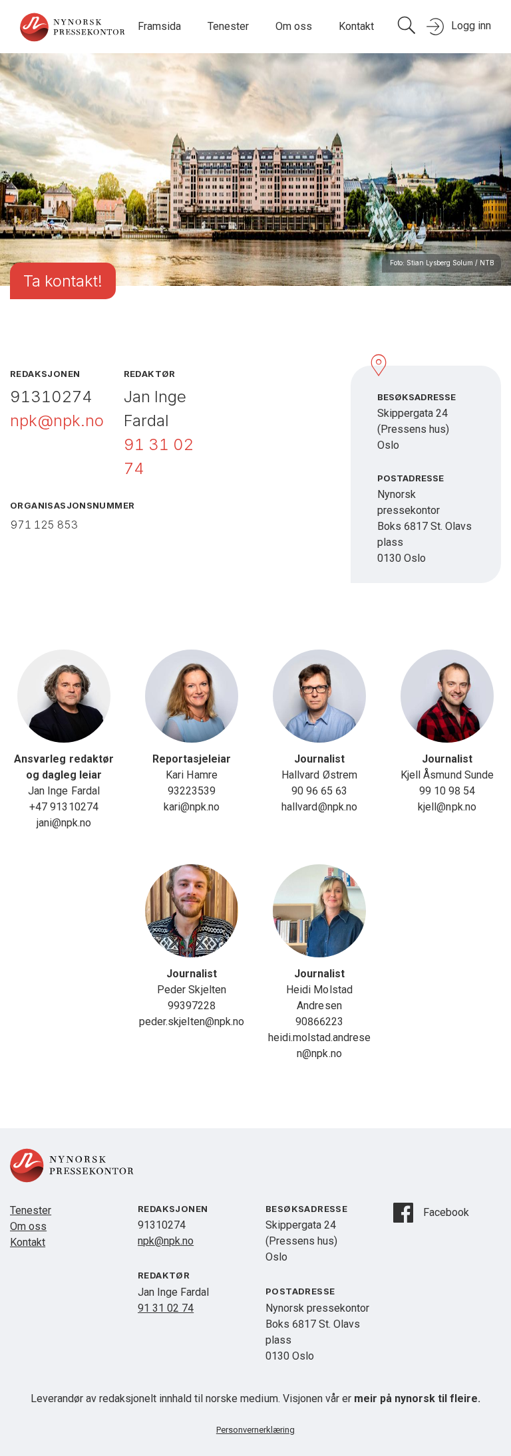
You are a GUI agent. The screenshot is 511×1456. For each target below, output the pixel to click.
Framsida (159, 26)
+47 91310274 (63, 806)
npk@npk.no (57, 420)
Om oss (293, 26)
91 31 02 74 (166, 1308)
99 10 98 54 (447, 791)
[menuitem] (159, 27)
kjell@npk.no (447, 806)
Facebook (446, 1212)
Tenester (228, 26)
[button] (228, 27)
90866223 (319, 1021)
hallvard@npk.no (319, 806)
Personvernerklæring (255, 1430)
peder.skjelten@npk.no (191, 1021)
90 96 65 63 (319, 791)
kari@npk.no (192, 806)
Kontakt (356, 26)
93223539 (192, 791)
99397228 (192, 1005)
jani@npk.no (64, 822)
